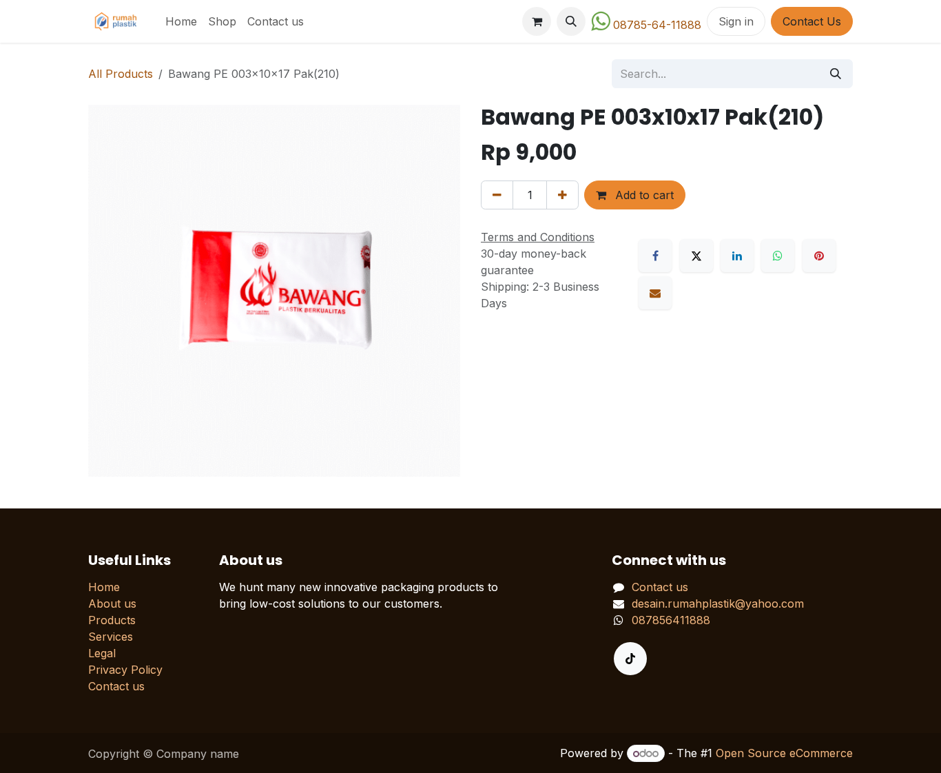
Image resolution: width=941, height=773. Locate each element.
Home (104, 587)
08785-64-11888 (657, 25)
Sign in (736, 21)
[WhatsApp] (777, 255)
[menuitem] (181, 21)
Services (110, 636)
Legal (102, 653)
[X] (696, 255)
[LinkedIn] (737, 255)
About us (112, 603)
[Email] (655, 292)
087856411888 (671, 620)
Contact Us (812, 21)
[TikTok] (630, 658)
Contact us (116, 686)
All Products (120, 74)
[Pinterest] (819, 255)
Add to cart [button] (643, 195)
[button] (571, 21)
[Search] (835, 73)
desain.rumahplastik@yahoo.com (718, 603)
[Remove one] (497, 195)
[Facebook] (655, 255)
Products (112, 620)
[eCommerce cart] (536, 21)
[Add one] (562, 195)
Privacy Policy (125, 670)
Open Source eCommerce (784, 753)
